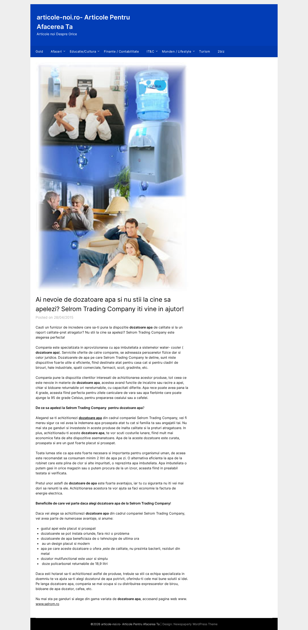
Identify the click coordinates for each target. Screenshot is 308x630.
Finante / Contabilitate (121, 51)
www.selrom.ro (47, 604)
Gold (39, 51)
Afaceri (56, 51)
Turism (204, 51)
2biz (221, 51)
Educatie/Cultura (83, 51)
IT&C (150, 51)
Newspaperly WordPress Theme (195, 624)
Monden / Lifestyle (176, 51)
